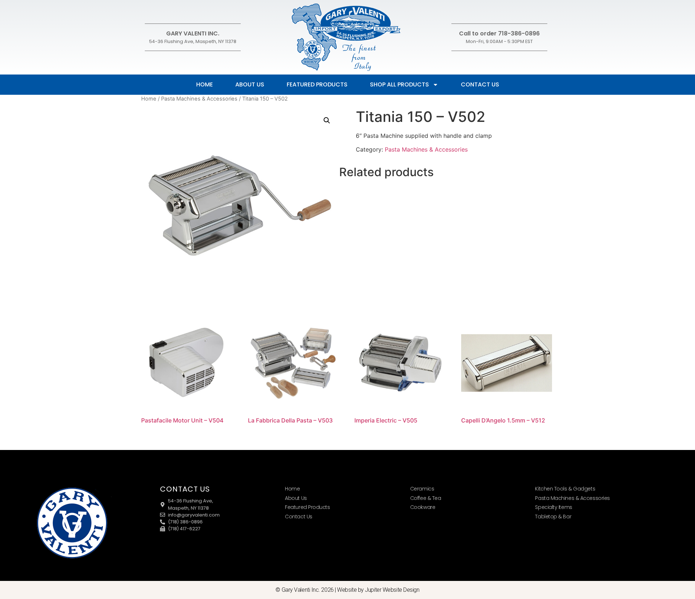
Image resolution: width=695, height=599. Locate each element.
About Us (249, 84)
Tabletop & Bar (553, 516)
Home (204, 84)
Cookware (422, 507)
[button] (326, 120)
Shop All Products (399, 84)
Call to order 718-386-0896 (499, 33)
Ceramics (422, 488)
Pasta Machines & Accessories (199, 98)
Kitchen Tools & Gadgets (565, 488)
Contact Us (480, 84)
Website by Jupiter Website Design (378, 589)
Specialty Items (553, 507)
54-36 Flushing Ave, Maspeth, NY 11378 (192, 41)
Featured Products (317, 84)
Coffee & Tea (425, 498)
